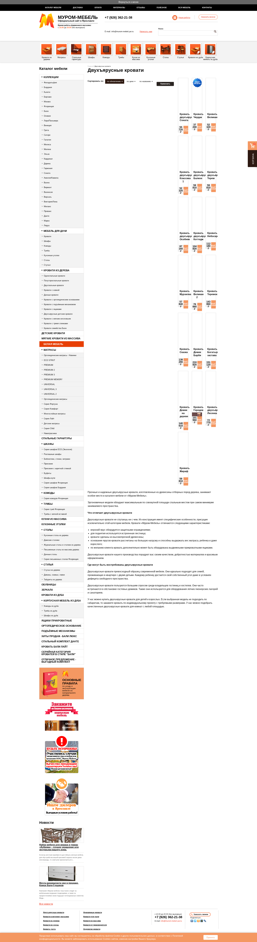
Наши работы (184, 18)
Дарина (47, 163)
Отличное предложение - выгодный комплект (58, 660)
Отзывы (141, 8)
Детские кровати (53, 333)
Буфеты (47, 473)
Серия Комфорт (51, 409)
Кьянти (47, 92)
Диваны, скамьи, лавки (54, 575)
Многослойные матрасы (54, 414)
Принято (210, 937)
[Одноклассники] (198, 921)
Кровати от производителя (95, 925)
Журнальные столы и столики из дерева (62, 545)
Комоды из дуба (51, 606)
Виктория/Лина (50, 202)
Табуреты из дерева (53, 579)
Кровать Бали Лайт (54, 646)
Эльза (46, 154)
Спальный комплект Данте (60, 641)
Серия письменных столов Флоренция (61, 559)
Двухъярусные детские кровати (58, 314)
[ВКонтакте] (191, 921)
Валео (47, 182)
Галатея (47, 140)
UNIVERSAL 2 (50, 394)
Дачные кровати (51, 295)
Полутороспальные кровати (56, 280)
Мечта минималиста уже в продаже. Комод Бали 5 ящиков (59, 884)
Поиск (160, 29)
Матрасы (50, 350)
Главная (90, 66)
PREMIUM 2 (49, 370)
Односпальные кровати (54, 276)
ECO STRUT (49, 360)
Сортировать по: (96, 81)
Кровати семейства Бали (55, 328)
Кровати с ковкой (51, 290)
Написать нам (146, 32)
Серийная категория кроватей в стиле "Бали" (58, 653)
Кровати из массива (92, 921)
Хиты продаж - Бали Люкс (59, 636)
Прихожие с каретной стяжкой (57, 468)
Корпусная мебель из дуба (62, 600)
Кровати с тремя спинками (56, 323)
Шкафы (47, 241)
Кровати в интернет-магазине (56, 917)
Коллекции (51, 77)
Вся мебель (184, 8)
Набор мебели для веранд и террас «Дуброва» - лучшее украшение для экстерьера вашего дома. (59, 847)
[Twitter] (195, 921)
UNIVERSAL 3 (50, 389)
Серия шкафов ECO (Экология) (58, 449)
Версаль (48, 197)
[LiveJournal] (205, 921)
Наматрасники (50, 433)
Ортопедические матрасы (55, 399)
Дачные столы (50, 554)
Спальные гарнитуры (56, 438)
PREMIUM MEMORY (53, 379)
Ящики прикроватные (56, 620)
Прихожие (48, 464)
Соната (47, 173)
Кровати (47, 236)
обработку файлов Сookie (107, 936)
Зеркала (47, 590)
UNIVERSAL (49, 384)
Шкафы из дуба (51, 615)
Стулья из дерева (52, 570)
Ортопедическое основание (61, 626)
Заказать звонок (208, 17)
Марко (47, 221)
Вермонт (48, 187)
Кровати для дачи (91, 917)
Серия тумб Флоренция (54, 509)
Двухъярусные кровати (53, 912)
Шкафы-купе (49, 478)
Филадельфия (50, 82)
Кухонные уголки (51, 255)
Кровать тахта (49, 929)
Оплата (98, 8)
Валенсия (48, 192)
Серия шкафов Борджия (55, 487)
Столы (47, 260)
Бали (46, 111)
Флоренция (49, 106)
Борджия (48, 87)
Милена (47, 149)
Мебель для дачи (55, 231)
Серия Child (49, 428)
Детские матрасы (51, 423)
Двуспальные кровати (54, 285)
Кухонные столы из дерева (56, 535)
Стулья (47, 265)
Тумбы (47, 251)
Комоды (47, 246)
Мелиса (47, 144)
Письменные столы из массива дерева (61, 549)
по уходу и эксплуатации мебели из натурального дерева (71, 687)
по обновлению (114, 81)
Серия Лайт (49, 418)
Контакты (207, 8)
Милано (47, 206)
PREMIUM (48, 365)
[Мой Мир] (201, 921)
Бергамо (47, 97)
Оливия (47, 116)
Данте (46, 216)
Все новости (46, 904)
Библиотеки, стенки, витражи (57, 459)
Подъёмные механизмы (58, 631)
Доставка (78, 8)
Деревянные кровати (92, 912)
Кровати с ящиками (52, 309)
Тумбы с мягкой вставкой (55, 514)
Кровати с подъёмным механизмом (60, 304)
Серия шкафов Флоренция (56, 483)
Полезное (162, 8)
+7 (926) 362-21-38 (118, 17)
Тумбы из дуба (50, 611)
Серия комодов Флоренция (56, 498)
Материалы (119, 8)
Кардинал (48, 159)
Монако (47, 101)
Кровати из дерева (56, 270)
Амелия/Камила (51, 178)
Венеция (47, 125)
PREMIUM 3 (49, 375)
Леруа (46, 225)
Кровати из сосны (51, 925)
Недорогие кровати (91, 929)
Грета (46, 130)
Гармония (48, 168)
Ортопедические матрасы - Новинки (60, 355)
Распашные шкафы (52, 454)
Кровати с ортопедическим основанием (61, 300)
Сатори (47, 135)
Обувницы (48, 584)
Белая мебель (53, 344)
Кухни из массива (54, 519)
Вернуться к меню (128, 2)
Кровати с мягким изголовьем (57, 319)
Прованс (47, 211)
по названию (145, 81)
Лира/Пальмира (51, 121)
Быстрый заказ (186, 130)
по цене (130, 81)
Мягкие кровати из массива (60, 338)
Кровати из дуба (52, 595)
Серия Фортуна (51, 404)
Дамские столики (51, 540)
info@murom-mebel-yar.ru (122, 31)
